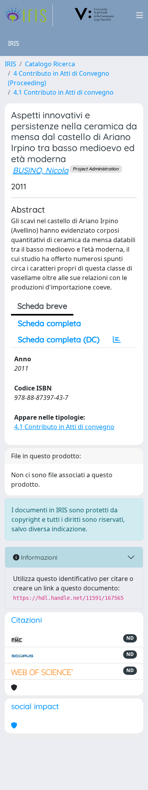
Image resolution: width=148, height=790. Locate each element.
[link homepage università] (94, 15)
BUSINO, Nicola (40, 170)
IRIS (10, 64)
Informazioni (38, 557)
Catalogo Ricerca (50, 64)
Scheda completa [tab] (49, 323)
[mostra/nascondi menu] (139, 15)
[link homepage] (29, 15)
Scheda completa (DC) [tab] (58, 339)
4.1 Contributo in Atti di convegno (63, 92)
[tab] (116, 339)
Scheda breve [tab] (42, 306)
